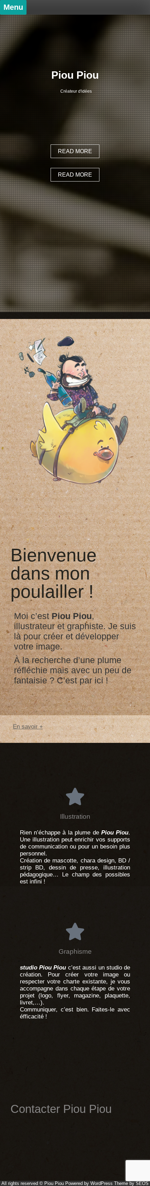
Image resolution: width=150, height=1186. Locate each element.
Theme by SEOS (131, 1183)
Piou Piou (75, 75)
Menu (13, 7)
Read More (75, 175)
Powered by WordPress (89, 1183)
